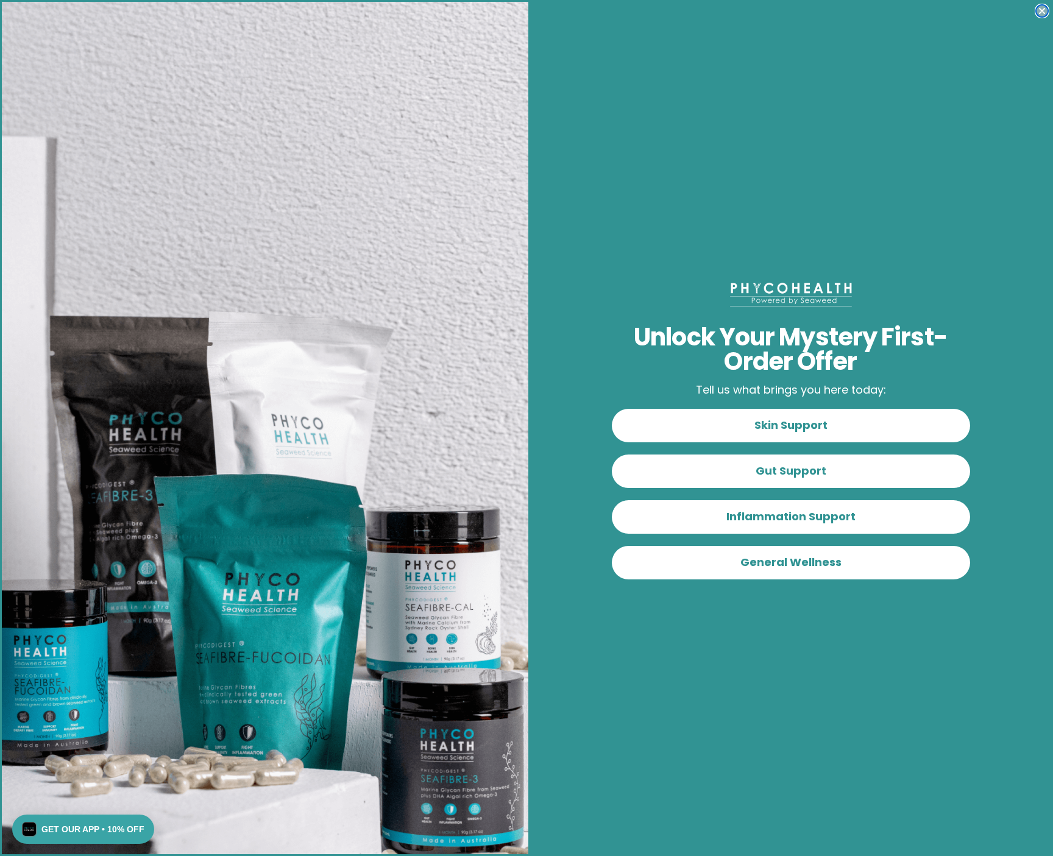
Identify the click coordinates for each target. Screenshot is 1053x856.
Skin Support (791, 425)
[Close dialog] (1042, 11)
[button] (83, 829)
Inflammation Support (791, 516)
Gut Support (791, 470)
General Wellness (791, 562)
